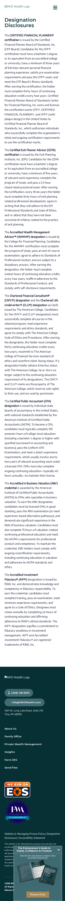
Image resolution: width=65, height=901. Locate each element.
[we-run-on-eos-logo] (17, 783)
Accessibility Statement (32, 837)
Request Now (38, 894)
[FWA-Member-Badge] (17, 801)
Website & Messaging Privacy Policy (25, 833)
